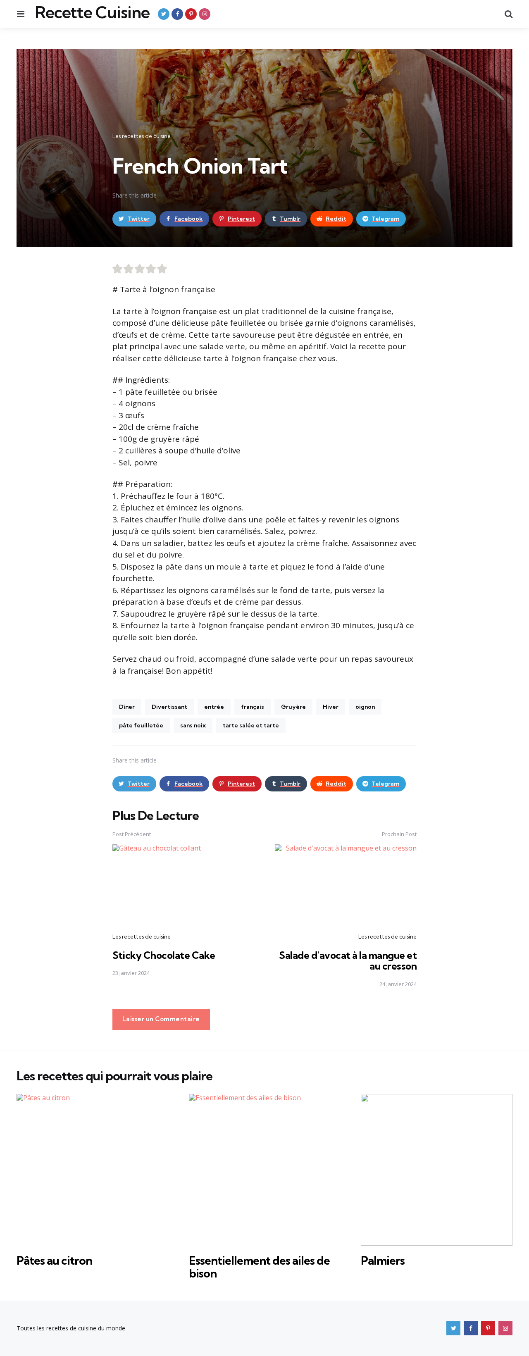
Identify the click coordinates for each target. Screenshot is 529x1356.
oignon (365, 706)
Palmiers (383, 1260)
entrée (214, 706)
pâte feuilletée (141, 725)
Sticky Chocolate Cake (163, 955)
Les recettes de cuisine (141, 136)
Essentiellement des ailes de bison (259, 1266)
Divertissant (169, 706)
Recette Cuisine (92, 12)
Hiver (330, 706)
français (252, 706)
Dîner (127, 706)
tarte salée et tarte (251, 725)
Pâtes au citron (54, 1260)
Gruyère (293, 706)
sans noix (193, 725)
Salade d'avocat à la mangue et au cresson (348, 960)
